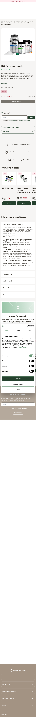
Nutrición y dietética (10, 21)
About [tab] (29, 330)
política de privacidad (24, 120)
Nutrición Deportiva (21, 21)
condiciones (12, 120)
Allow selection (18, 384)
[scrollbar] (17, 210)
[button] (18, 684)
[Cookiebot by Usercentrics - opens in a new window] (26, 326)
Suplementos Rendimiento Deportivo (16, 23)
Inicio (2, 21)
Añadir (9, 203)
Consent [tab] (6, 330)
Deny (18, 389)
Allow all (18, 378)
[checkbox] (2, 120)
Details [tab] (18, 330)
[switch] (31, 361)
